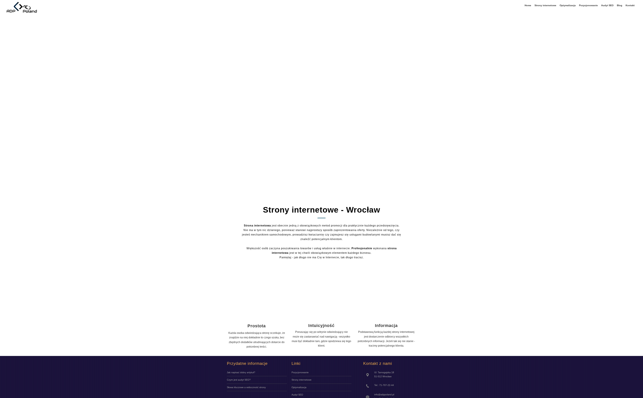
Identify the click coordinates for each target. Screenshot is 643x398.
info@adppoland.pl (384, 394)
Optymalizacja (299, 387)
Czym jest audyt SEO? (239, 379)
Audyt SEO (297, 394)
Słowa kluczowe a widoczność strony (246, 387)
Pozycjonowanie (300, 372)
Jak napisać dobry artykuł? (241, 372)
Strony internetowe (301, 379)
